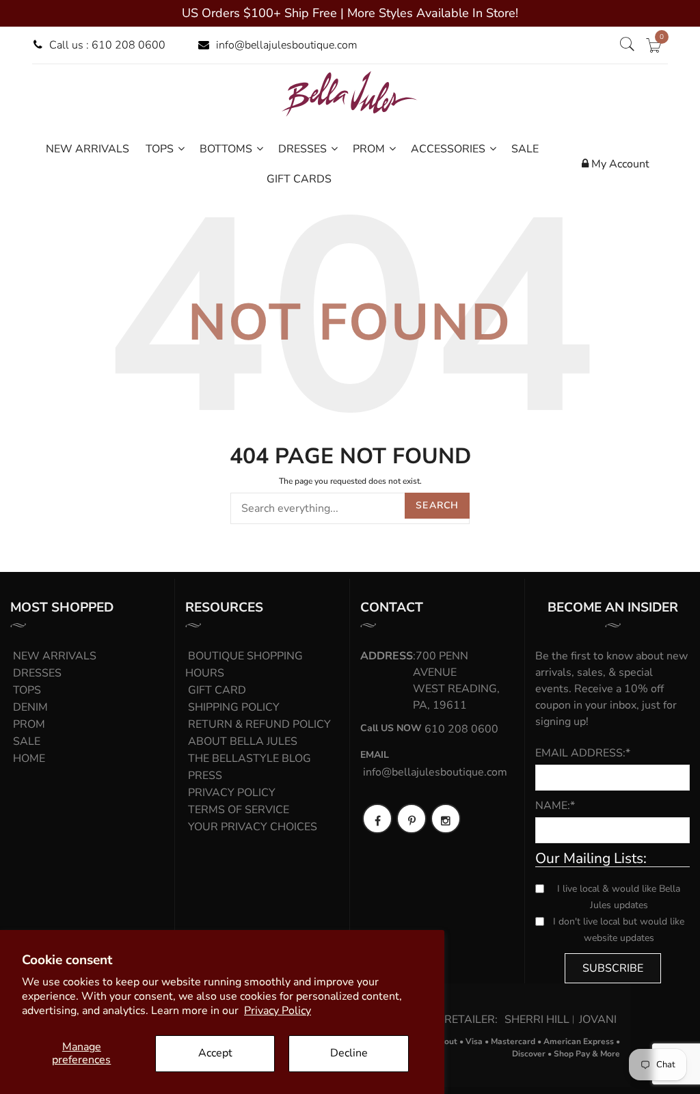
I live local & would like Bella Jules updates (618, 897)
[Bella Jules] (350, 93)
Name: (555, 805)
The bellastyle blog (249, 758)
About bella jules (242, 741)
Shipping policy (234, 707)
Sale (26, 741)
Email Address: (582, 753)
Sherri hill (536, 1019)
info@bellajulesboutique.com (287, 45)
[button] (627, 45)
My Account (619, 164)
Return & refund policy (259, 724)
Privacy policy (231, 792)
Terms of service (238, 809)
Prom (29, 724)
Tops (27, 690)
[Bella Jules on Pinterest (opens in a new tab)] (411, 819)
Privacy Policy (277, 1010)
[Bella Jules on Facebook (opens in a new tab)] (377, 819)
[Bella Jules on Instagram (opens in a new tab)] (446, 819)
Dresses (37, 673)
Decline (349, 1053)
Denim (30, 707)
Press (205, 775)
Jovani (598, 1019)
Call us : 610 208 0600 (107, 45)
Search (437, 505)
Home (29, 758)
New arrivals (54, 656)
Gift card (217, 690)
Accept (215, 1053)
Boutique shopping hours (244, 664)
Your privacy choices (252, 826)
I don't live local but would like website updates (618, 929)
